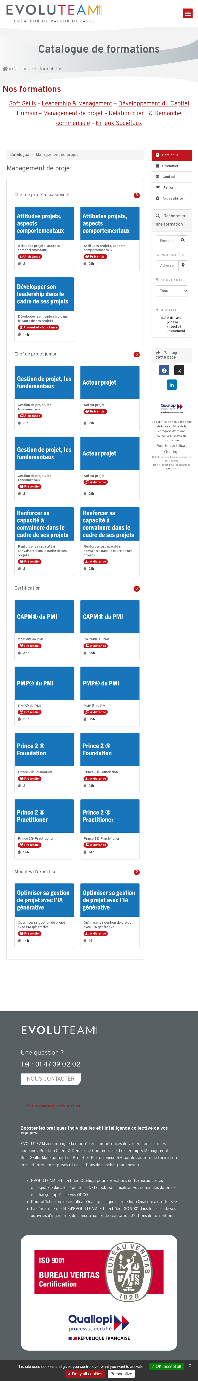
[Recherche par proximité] (183, 265)
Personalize (121, 1374)
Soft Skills (22, 104)
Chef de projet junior (77, 354)
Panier (168, 188)
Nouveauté (171, 280)
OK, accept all (168, 1366)
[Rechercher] (183, 240)
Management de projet (73, 114)
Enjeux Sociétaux (119, 123)
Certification (77, 588)
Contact (169, 177)
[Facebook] (164, 370)
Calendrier (169, 166)
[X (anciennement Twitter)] (179, 370)
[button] (188, 13)
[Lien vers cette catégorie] (75, 195)
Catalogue (19, 155)
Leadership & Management (77, 104)
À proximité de (171, 255)
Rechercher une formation (171, 220)
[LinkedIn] (172, 384)
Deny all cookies (86, 1374)
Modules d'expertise (77, 872)
